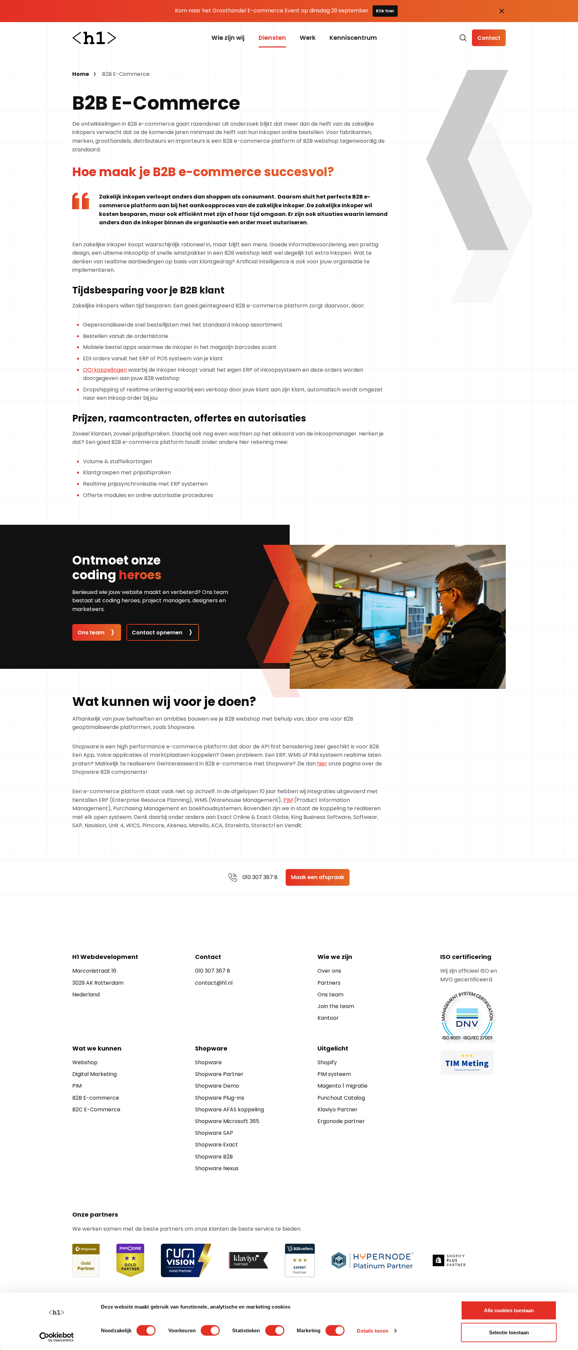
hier (322, 763)
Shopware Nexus (216, 1168)
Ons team (91, 632)
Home (80, 74)
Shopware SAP (214, 1133)
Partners (329, 983)
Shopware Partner (219, 1074)
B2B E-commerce (95, 1098)
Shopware (208, 1062)
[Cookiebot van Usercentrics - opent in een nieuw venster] (56, 1337)
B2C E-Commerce (96, 1109)
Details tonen (372, 1330)
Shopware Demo (217, 1086)
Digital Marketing (94, 1074)
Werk (307, 37)
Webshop (85, 1062)
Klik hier (385, 11)
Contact (488, 38)
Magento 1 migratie (342, 1086)
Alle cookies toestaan (509, 1310)
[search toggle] (463, 37)
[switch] (210, 1330)
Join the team (335, 1006)
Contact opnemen (157, 632)
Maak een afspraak (317, 877)
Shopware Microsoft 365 (227, 1121)
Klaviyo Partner (337, 1109)
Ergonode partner (341, 1121)
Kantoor (328, 1018)
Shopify (327, 1062)
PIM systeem (334, 1074)
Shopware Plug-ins (219, 1098)
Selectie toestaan (509, 1332)
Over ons (329, 971)
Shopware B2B (214, 1156)
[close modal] (501, 11)
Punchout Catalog (341, 1098)
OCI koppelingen (105, 370)
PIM (288, 800)
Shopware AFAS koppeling (229, 1109)
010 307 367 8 (260, 877)
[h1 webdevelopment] (94, 37)
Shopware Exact (216, 1144)
